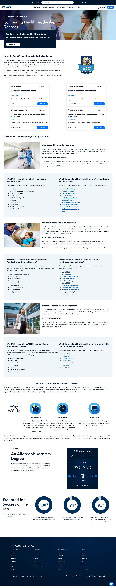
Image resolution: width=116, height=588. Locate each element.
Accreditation (13, 558)
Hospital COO (66, 283)
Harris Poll (14, 514)
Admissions (37, 555)
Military (83, 553)
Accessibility (13, 555)
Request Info (102, 7)
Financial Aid (84, 558)
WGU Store (13, 566)
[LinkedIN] (67, 576)
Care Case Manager (68, 200)
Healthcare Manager (68, 191)
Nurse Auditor (66, 365)
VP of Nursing (66, 356)
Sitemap (39, 576)
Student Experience (62, 561)
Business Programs (61, 553)
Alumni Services (38, 564)
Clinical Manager (67, 195)
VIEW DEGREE (15, 96)
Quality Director (66, 360)
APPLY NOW (42, 103)
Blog (82, 561)
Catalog (36, 558)
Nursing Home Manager (69, 189)
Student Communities (86, 569)
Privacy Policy (15, 576)
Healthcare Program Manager (70, 209)
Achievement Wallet (39, 566)
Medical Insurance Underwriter (71, 202)
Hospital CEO (66, 272)
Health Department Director (70, 198)
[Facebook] (70, 576)
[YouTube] (76, 576)
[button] (17, 104)
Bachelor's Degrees (62, 555)
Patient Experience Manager (70, 204)
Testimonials (84, 566)
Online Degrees (61, 564)
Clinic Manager (66, 274)
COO (63, 211)
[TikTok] (79, 576)
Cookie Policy (24, 576)
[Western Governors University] (7, 7)
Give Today (13, 569)
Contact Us (33, 576)
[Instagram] (73, 576)
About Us (13, 553)
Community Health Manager (70, 207)
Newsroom (13, 561)
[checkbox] (47, 86)
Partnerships (60, 569)
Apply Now (110, 7)
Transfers (60, 558)
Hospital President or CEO (69, 193)
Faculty (83, 564)
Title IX (36, 561)
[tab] (36, 7)
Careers (12, 564)
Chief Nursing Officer (68, 358)
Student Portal (37, 553)
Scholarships (60, 566)
